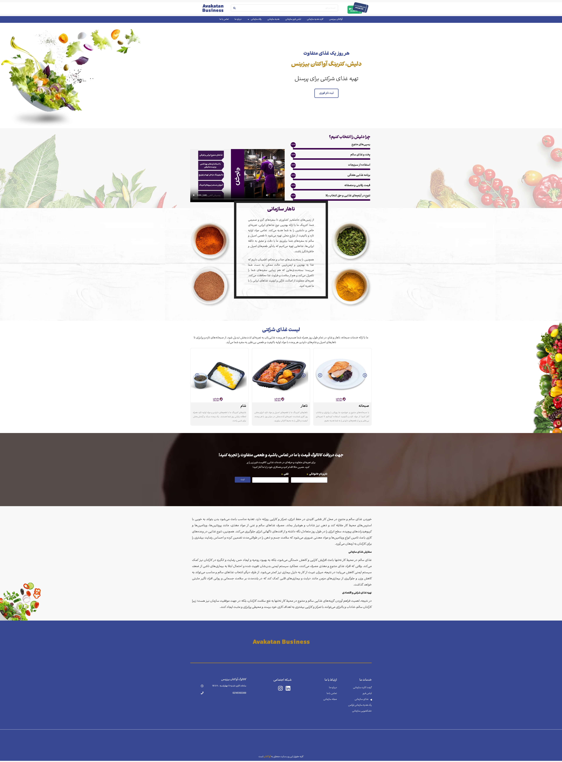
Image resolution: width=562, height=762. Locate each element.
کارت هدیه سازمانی (315, 19)
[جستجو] (234, 8)
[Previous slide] (320, 375)
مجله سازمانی (330, 699)
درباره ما (238, 19)
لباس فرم (367, 693)
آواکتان (267, 755)
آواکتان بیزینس (335, 19)
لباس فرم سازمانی (293, 19)
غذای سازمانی (362, 699)
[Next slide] (364, 375)
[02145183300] (202, 693)
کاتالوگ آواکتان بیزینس (233, 679)
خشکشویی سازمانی (362, 711)
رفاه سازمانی (256, 19)
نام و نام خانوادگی (316, 474)
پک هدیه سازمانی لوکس (360, 705)
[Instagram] (280, 688)
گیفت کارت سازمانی (362, 687)
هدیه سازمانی (273, 19)
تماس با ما (224, 19)
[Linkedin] (288, 688)
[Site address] (281, 641)
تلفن (285, 474)
